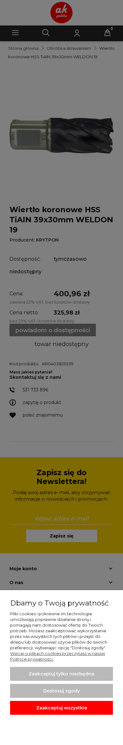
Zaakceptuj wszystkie (61, 708)
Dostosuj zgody (61, 691)
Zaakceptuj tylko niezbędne (61, 674)
